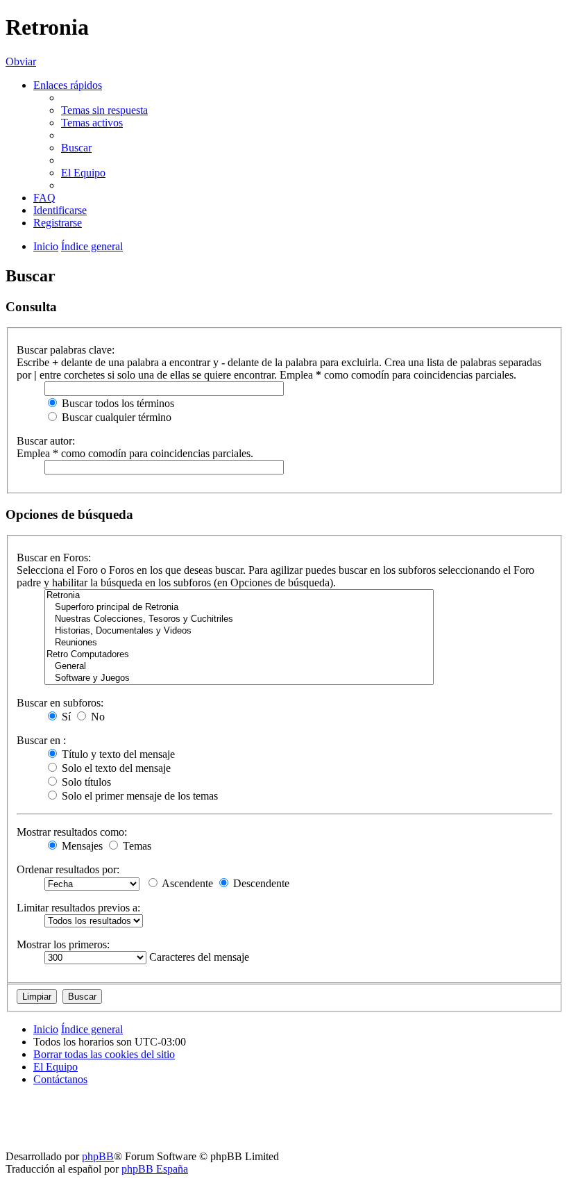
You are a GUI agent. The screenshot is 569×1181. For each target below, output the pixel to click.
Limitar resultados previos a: (78, 908)
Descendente (259, 883)
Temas (135, 846)
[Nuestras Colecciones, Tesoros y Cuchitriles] (239, 619)
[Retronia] (239, 596)
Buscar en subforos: (60, 703)
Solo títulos (85, 782)
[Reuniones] (239, 643)
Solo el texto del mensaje (115, 768)
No (96, 716)
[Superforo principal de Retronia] (239, 607)
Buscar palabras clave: (65, 350)
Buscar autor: (46, 441)
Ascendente (186, 883)
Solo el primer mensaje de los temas (138, 796)
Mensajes (81, 846)
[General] (239, 666)
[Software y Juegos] (239, 678)
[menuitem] (104, 110)
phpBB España (154, 1169)
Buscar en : (41, 740)
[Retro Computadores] (239, 655)
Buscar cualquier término (115, 417)
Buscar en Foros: (54, 557)
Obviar (21, 61)
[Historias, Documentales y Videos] (239, 631)
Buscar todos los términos (116, 403)
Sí (65, 716)
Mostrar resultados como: (72, 832)
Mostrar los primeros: (63, 944)
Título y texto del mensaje (117, 754)
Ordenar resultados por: (68, 869)
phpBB (98, 1156)
